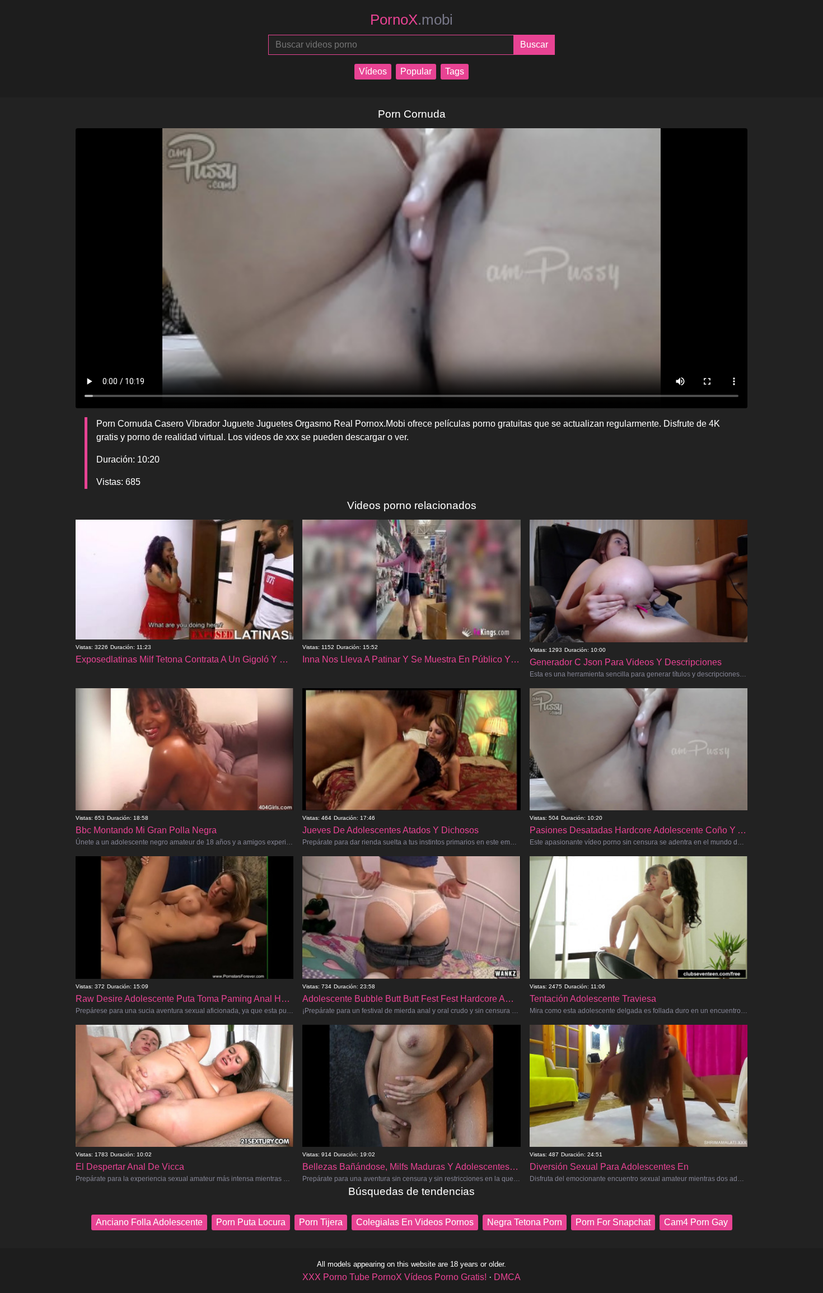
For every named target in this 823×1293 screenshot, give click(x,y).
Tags (454, 71)
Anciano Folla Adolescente (149, 1222)
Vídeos (373, 71)
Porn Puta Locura (251, 1222)
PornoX (411, 19)
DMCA (507, 1277)
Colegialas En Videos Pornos (415, 1222)
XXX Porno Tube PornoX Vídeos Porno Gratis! (394, 1277)
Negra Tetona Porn (524, 1222)
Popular (416, 71)
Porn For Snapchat (613, 1222)
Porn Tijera (321, 1222)
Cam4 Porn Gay (696, 1222)
